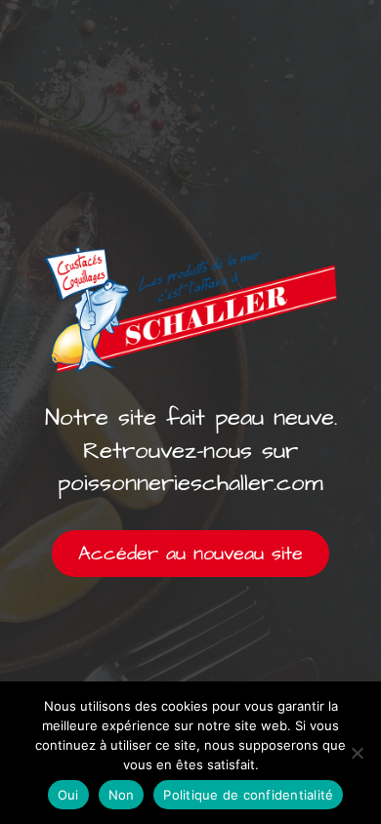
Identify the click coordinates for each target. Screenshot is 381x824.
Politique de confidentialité (248, 795)
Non (121, 795)
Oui (68, 795)
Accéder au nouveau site (190, 553)
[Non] (356, 752)
